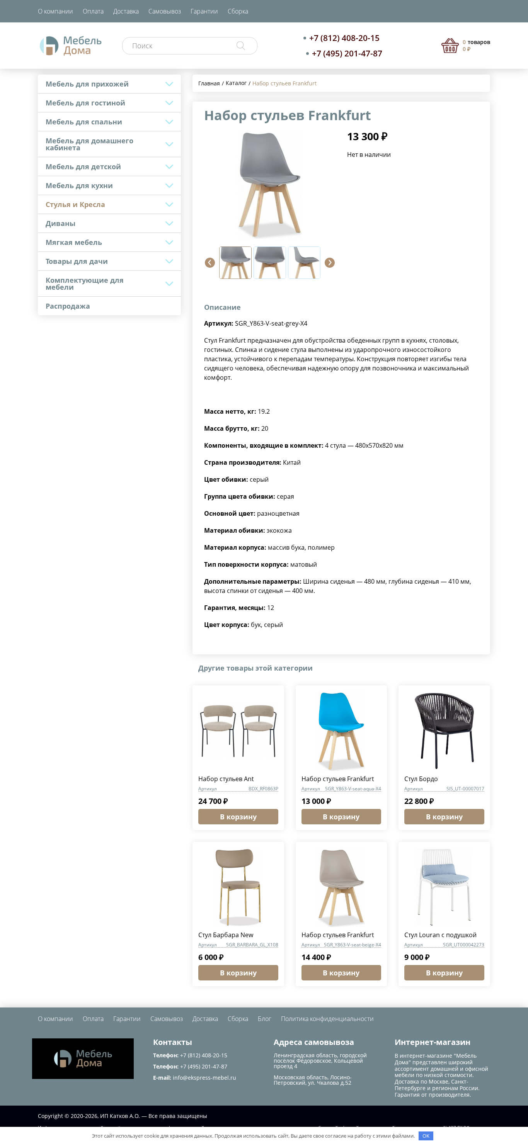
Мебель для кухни (79, 185)
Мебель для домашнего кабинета (89, 144)
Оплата (93, 11)
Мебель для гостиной (85, 102)
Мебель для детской (83, 166)
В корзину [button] (238, 816)
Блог (264, 1018)
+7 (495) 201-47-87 (347, 53)
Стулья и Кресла (75, 204)
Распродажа (68, 306)
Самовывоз (164, 11)
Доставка (126, 11)
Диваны (60, 223)
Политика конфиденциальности (327, 1018)
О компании (55, 11)
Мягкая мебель (74, 242)
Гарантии (204, 11)
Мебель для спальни (84, 121)
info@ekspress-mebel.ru (204, 1077)
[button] (210, 262)
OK (425, 1135)
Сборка (238, 11)
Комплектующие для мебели (85, 283)
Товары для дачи (77, 261)
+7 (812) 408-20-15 (344, 38)
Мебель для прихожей (87, 83)
